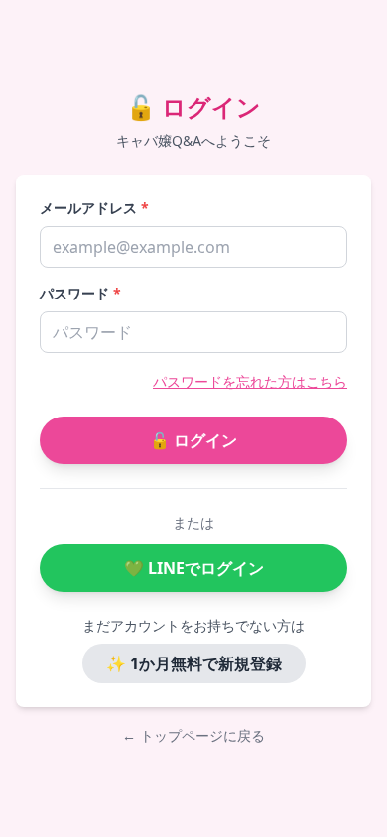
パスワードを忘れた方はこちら (250, 381)
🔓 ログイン (193, 440)
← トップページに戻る (193, 735)
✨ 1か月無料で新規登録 (194, 663)
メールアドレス (94, 207)
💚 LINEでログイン (194, 568)
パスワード (80, 293)
